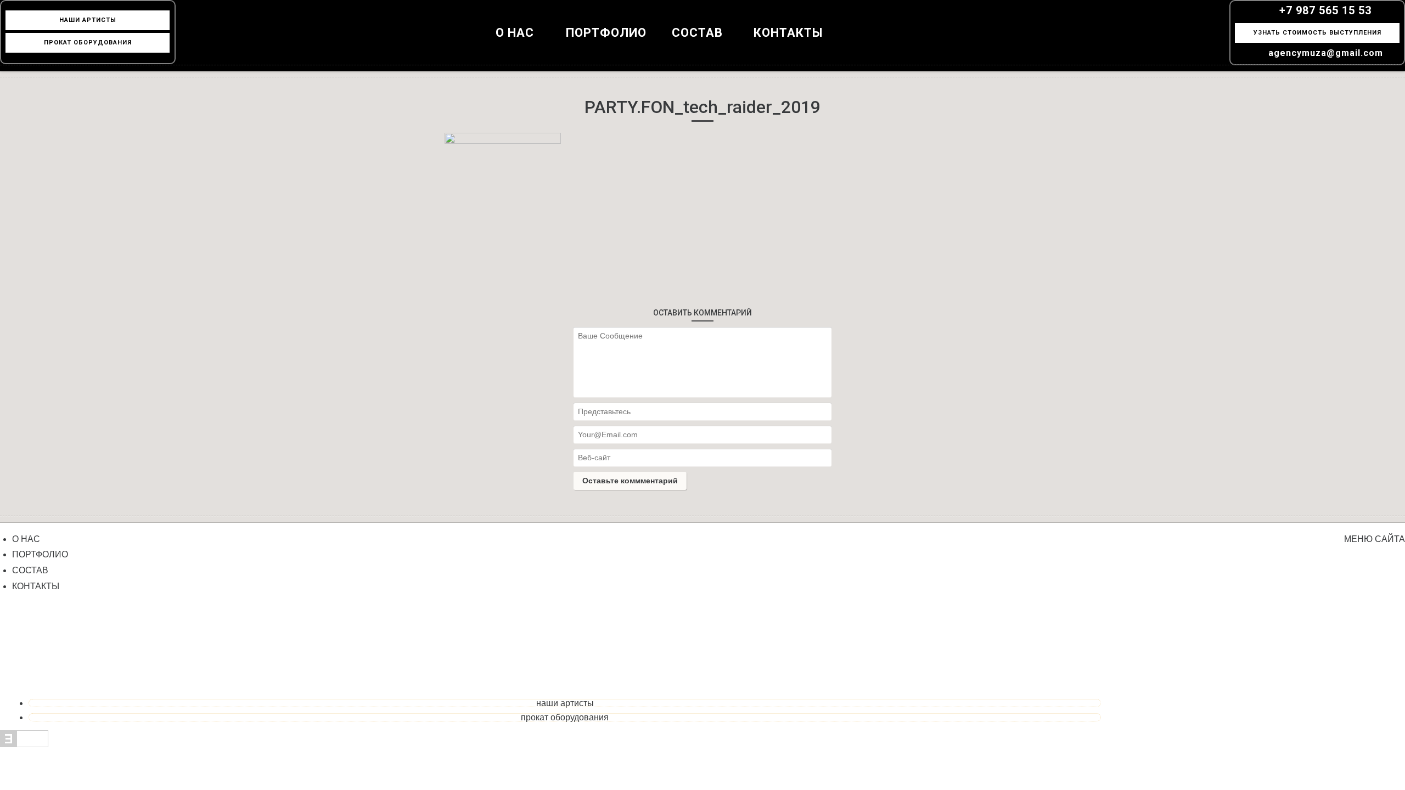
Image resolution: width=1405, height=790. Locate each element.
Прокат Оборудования (88, 42)
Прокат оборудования (565, 717)
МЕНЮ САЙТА (1374, 539)
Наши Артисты (87, 20)
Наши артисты (565, 703)
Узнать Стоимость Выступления (1317, 32)
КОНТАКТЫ (788, 33)
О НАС (515, 33)
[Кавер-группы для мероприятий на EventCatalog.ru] (24, 744)
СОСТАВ (30, 570)
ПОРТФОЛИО (606, 33)
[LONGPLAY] (702, 44)
